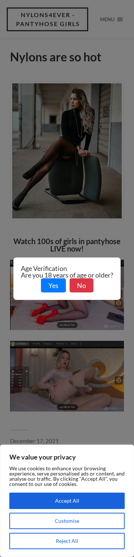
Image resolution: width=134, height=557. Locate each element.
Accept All (67, 500)
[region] (67, 501)
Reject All (67, 541)
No (81, 285)
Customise (67, 521)
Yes (53, 285)
